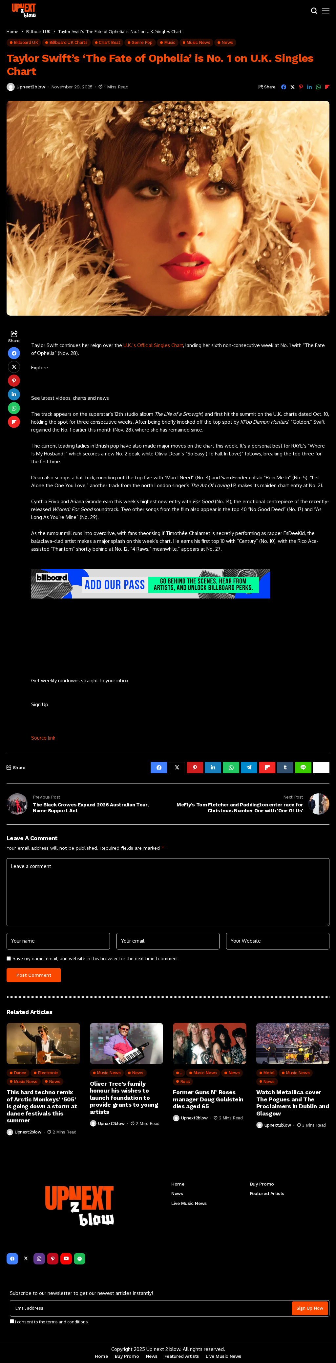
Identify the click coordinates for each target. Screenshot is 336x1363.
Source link (43, 738)
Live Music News (189, 1203)
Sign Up (39, 704)
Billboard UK (38, 31)
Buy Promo (262, 1184)
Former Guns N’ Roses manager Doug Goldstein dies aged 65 (208, 1099)
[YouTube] (66, 1258)
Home (12, 31)
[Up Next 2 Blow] (25, 10)
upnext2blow (30, 86)
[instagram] (39, 1258)
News (177, 1193)
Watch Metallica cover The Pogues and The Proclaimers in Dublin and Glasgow (292, 1103)
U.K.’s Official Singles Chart (153, 345)
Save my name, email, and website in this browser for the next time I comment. (95, 958)
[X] (26, 1258)
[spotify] (79, 1258)
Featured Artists (267, 1193)
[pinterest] (52, 1258)
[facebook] (12, 1258)
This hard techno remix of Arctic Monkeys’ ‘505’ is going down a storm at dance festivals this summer (42, 1106)
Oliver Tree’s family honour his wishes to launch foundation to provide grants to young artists (124, 1097)
